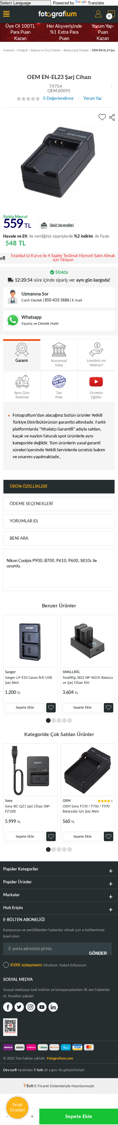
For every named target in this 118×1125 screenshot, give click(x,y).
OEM (66, 800)
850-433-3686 (57, 300)
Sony (9, 800)
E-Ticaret (41, 1086)
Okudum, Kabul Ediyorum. (48, 965)
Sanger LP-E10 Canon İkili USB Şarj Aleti (28, 680)
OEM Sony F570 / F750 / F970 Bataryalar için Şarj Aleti (86, 809)
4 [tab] (64, 720)
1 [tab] (48, 720)
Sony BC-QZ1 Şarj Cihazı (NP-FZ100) (28, 809)
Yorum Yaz (92, 99)
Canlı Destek (31, 300)
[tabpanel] (30, 664)
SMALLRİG (71, 672)
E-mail (77, 300)
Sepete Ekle (78, 1116)
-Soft (28, 1086)
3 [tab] (59, 720)
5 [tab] (69, 720)
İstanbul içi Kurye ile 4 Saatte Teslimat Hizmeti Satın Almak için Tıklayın (63, 258)
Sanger (10, 672)
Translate (96, 3)
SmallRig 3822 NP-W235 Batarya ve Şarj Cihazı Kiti (88, 680)
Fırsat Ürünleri (17, 1107)
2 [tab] (53, 720)
